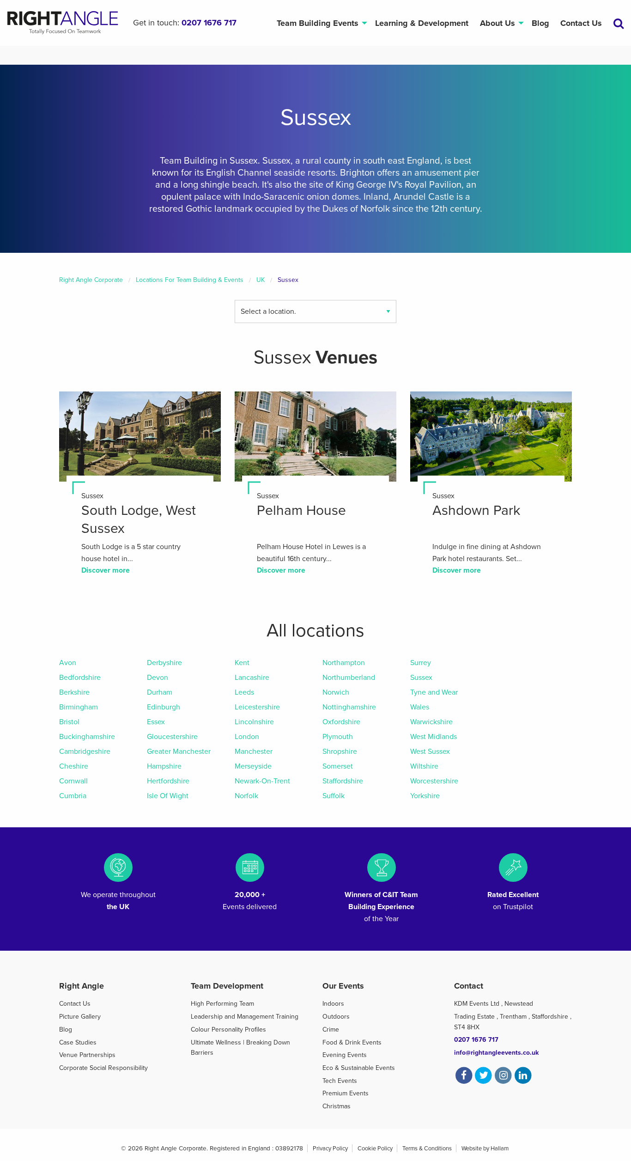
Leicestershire (257, 707)
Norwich (335, 692)
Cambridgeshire (84, 751)
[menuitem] (320, 23)
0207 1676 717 (209, 23)
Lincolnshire (254, 722)
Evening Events (344, 1055)
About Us (497, 23)
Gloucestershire (172, 736)
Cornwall (73, 781)
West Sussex (430, 751)
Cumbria (72, 795)
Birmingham (78, 707)
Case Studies (78, 1042)
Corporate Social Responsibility (103, 1068)
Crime (330, 1029)
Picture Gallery (80, 1016)
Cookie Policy (375, 1148)
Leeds (244, 692)
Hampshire (164, 766)
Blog (540, 23)
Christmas (336, 1106)
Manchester (254, 751)
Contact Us (581, 23)
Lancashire (252, 677)
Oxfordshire (341, 722)
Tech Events (339, 1081)
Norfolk (246, 795)
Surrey (420, 662)
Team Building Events (317, 23)
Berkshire (74, 692)
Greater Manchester (179, 751)
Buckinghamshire (87, 736)
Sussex (421, 677)
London (247, 736)
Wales (419, 707)
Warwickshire (431, 722)
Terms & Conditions (427, 1148)
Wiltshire (424, 766)
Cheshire (73, 766)
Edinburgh (163, 707)
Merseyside (253, 766)
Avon (67, 662)
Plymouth (337, 736)
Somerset (337, 766)
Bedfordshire (80, 677)
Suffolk (333, 795)
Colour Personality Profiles (228, 1029)
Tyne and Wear (434, 692)
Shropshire (339, 751)
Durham (159, 692)
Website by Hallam (485, 1148)
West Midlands (433, 736)
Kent (242, 662)
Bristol (69, 722)
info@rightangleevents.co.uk (496, 1053)
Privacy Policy (330, 1148)
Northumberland (348, 677)
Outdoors (336, 1016)
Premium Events (345, 1093)
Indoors (333, 1004)
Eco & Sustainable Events (358, 1068)
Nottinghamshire (349, 707)
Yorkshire (425, 795)
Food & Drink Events (352, 1042)
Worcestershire (434, 781)
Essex (156, 722)
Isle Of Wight (167, 795)
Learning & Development (421, 23)
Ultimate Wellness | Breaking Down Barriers (240, 1048)
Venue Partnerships (87, 1055)
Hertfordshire (168, 781)
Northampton (343, 662)
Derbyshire (164, 662)
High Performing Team (222, 1004)
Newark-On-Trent (262, 781)
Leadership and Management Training (244, 1016)
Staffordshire (342, 781)
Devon (157, 677)
